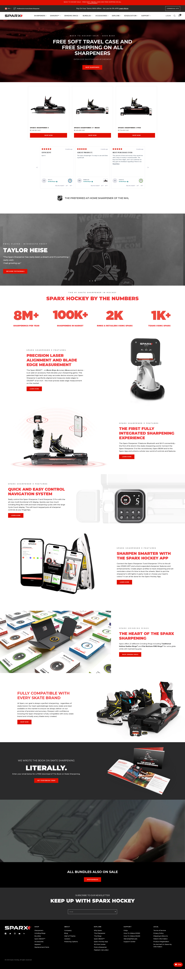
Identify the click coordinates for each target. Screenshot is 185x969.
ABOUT (67, 926)
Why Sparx (98, 930)
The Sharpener (99, 933)
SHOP (36, 926)
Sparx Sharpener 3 (39, 128)
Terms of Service (159, 930)
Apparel (37, 944)
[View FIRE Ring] (70, 180)
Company (67, 930)
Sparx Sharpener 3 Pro (129, 128)
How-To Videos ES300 (132, 933)
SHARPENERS (39, 16)
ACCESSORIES (101, 16)
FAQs (126, 930)
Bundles (37, 936)
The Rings (97, 936)
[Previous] (37, 167)
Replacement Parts (41, 947)
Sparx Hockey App (101, 941)
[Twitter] (11, 934)
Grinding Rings (39, 933)
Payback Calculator (101, 950)
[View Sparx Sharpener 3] (105, 180)
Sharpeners (38, 930)
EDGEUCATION (130, 16)
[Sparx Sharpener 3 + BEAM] (92, 106)
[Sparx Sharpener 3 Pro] (136, 106)
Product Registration (161, 941)
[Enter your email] (115, 911)
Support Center (129, 941)
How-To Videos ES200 (132, 936)
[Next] (148, 167)
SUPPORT (145, 16)
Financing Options (71, 941)
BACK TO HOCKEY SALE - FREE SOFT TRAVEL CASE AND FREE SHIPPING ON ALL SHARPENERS (92, 2)
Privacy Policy (158, 933)
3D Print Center (100, 944)
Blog (66, 933)
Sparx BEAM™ (39, 939)
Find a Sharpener (100, 947)
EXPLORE (116, 16)
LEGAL (156, 926)
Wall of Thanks (69, 936)
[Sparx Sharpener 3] (48, 106)
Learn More (123, 8)
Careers (67, 939)
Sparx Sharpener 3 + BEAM (87, 128)
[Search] (174, 16)
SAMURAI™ (54, 16)
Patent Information (160, 939)
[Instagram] (16, 933)
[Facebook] (7, 933)
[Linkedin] (25, 933)
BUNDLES (87, 16)
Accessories (38, 941)
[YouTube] (21, 934)
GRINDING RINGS (71, 16)
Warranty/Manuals (130, 939)
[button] (92, 67)
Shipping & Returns (160, 936)
